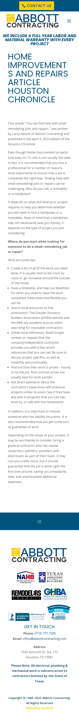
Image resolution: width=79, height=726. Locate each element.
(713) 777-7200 (45, 633)
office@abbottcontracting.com (44, 639)
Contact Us (39, 5)
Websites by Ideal (39, 708)
